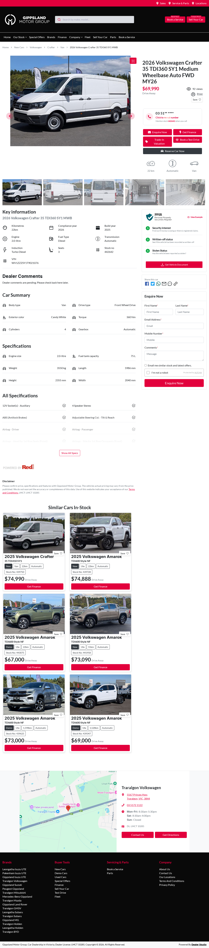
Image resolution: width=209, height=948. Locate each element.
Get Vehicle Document (176, 264)
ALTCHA (198, 372)
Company (74, 37)
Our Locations (167, 876)
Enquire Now (174, 383)
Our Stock (18, 37)
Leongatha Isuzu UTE (14, 869)
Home (7, 37)
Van (62, 47)
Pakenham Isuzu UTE (14, 873)
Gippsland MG (10, 919)
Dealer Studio (199, 945)
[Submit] (59, 19)
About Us (164, 869)
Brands (51, 37)
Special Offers (37, 37)
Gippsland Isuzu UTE (14, 876)
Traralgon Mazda (11, 900)
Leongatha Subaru (12, 912)
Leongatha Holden (12, 927)
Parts (113, 37)
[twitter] (152, 283)
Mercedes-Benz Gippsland (17, 896)
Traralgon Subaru (12, 916)
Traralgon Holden (12, 923)
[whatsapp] (158, 283)
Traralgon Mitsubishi (14, 892)
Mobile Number (154, 333)
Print (200, 93)
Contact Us (137, 834)
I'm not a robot (160, 372)
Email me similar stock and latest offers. (170, 365)
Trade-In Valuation (159, 141)
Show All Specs (69, 452)
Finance (62, 37)
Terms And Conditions (171, 880)
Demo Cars (61, 873)
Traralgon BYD (10, 931)
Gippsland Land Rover (14, 904)
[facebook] (147, 283)
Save (195, 99)
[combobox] (94, 19)
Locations (201, 3)
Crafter (51, 47)
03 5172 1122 (135, 805)
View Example (196, 217)
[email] (164, 283)
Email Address (153, 319)
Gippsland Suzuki (12, 884)
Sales (163, 3)
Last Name (182, 305)
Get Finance (189, 132)
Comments (151, 347)
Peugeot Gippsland (13, 888)
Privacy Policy (167, 884)
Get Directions (171, 834)
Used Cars (60, 876)
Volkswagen (36, 47)
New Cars (19, 47)
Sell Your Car (196, 19)
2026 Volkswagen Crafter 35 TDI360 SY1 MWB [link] (94, 47)
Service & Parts (180, 3)
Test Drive (60, 892)
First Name (151, 305)
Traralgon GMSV (11, 908)
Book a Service (175, 19)
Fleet (87, 37)
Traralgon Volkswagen (14, 880)
